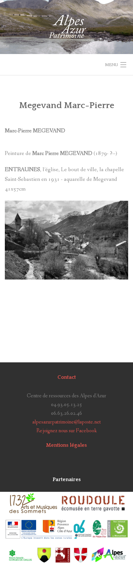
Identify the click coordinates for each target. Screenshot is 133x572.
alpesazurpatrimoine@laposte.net (66, 422)
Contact (66, 377)
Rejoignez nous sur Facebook (66, 430)
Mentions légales (66, 445)
